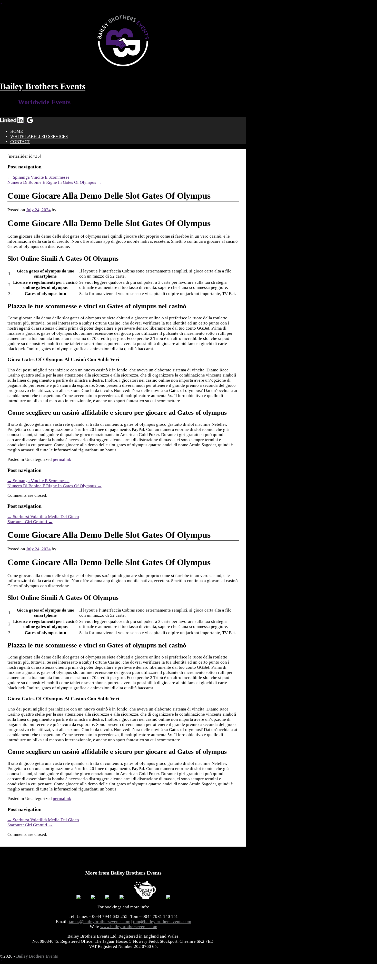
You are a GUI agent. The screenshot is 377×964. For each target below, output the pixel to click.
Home (16, 131)
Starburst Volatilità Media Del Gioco (43, 516)
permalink (62, 459)
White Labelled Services (39, 136)
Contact (20, 141)
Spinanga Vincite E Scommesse (38, 177)
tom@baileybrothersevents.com (162, 921)
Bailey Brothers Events (42, 86)
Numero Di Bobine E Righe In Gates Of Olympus (54, 182)
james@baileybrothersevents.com (99, 921)
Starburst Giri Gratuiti (30, 521)
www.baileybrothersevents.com (128, 926)
